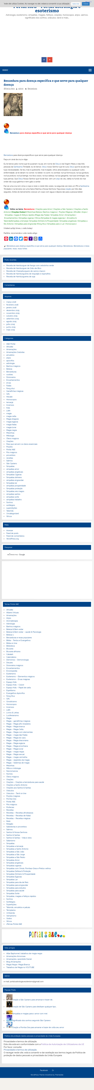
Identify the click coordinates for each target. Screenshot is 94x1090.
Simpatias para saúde (15, 891)
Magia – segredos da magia (17, 760)
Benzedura (14, 133)
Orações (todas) (19, 212)
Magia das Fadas (42, 215)
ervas (8, 383)
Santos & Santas (13, 835)
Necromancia (12, 771)
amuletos (10, 355)
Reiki (8, 821)
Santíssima (18, 167)
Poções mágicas (13, 796)
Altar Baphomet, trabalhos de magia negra (24, 953)
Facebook (44, 1070)
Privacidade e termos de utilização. (20, 1050)
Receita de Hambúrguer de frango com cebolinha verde (30, 265)
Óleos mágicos (12, 777)
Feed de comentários (15, 536)
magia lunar (11, 427)
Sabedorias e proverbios (16, 827)
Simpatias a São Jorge (15, 854)
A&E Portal (10, 344)
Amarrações (70, 215)
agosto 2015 (11, 321)
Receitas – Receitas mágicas (18, 818)
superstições (11, 508)
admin (20, 89)
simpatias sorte (12, 497)
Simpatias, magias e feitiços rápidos (21, 896)
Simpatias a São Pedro (15, 857)
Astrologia (10, 624)
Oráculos (10, 790)
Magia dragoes (12, 419)
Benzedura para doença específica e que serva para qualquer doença (35, 246)
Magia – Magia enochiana (17, 746)
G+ (53, 1070)
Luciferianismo (12, 715)
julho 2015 (10, 324)
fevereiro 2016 (12, 305)
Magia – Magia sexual (15, 754)
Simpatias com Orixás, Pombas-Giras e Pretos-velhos (28, 868)
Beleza (39, 212)
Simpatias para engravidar (26, 224)
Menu (5, 70)
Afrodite (77, 212)
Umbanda (10, 913)
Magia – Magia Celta (14, 729)
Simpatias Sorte (12, 893)
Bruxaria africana (13, 651)
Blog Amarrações (13, 962)
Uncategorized (12, 513)
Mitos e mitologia (13, 768)
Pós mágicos (11, 452)
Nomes (9, 774)
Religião (9, 824)
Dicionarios (11, 377)
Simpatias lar (11, 483)
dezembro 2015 (12, 310)
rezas (15, 249)
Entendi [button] (85, 4)
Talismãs (9, 511)
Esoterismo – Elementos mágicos (20, 676)
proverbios (10, 455)
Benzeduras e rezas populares (19, 638)
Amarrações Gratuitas (15, 352)
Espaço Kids (11, 682)
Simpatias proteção (14, 488)
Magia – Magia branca (15, 726)
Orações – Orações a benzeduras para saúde (25, 782)
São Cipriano (11, 463)
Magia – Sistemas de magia (17, 763)
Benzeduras (32, 89)
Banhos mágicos (50, 212)
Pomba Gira (11, 799)
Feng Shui (41, 224)
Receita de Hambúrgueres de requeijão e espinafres (28, 274)
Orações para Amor (44, 209)
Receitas (10, 810)
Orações (9, 441)
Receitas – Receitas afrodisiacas (19, 813)
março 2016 (11, 302)
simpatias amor (12, 469)
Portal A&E (10, 449)
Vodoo (9, 918)
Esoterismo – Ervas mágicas (18, 679)
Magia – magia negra (15, 752)
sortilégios (10, 505)
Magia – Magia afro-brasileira (18, 724)
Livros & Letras (12, 713)
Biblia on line (11, 643)
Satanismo (10, 841)
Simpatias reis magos (15, 491)
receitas (9, 458)
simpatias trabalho (14, 500)
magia (9, 413)
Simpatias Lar (12, 879)
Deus (57, 164)
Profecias (10, 807)
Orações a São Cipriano (63, 209)
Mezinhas (31, 212)
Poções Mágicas (65, 212)
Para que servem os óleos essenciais (21, 444)
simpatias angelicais (14, 472)
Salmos (9, 461)
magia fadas (11, 424)
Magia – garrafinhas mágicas (18, 721)
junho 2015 (10, 327)
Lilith (8, 411)
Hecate (9, 397)
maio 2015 (10, 330)
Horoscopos (71, 224)
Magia (8, 718)
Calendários (11, 657)
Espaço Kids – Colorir (15, 685)
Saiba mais (75, 4)
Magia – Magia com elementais (19, 732)
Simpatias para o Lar (55, 224)
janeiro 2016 (11, 307)
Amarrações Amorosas (15, 956)
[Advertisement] (47, 38)
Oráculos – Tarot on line (16, 793)
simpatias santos (13, 494)
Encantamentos (11, 218)
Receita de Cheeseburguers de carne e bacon (25, 271)
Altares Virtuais (12, 612)
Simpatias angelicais (68, 221)
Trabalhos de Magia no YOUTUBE (20, 967)
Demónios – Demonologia (17, 660)
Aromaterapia (12, 621)
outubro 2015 (11, 316)
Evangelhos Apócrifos (15, 693)
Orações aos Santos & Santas (18, 788)
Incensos (10, 405)
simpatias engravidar (15, 480)
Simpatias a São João (15, 852)
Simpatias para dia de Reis (17, 882)
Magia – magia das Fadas (16, 735)
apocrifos (10, 361)
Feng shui (10, 388)
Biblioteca (10, 646)
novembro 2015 (12, 313)
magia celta (11, 416)
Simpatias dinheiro (14, 477)
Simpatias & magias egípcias (53, 218)
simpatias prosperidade (16, 486)
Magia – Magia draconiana (17, 740)
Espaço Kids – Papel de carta (18, 688)
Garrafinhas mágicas (14, 391)
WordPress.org (12, 539)
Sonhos (9, 502)
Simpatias (10, 466)
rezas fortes (22, 249)
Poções (9, 447)
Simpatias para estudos (16, 888)
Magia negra (11, 430)
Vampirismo (11, 916)
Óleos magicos (12, 438)
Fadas (8, 386)
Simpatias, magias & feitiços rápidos (19, 215)
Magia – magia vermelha (16, 757)
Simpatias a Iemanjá (19, 221)
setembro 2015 (12, 319)
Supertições (11, 904)
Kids (8, 408)
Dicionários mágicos (14, 665)
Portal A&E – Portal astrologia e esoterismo (47, 8)
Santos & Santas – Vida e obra (18, 838)
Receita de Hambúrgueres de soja (20, 276)
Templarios (11, 910)
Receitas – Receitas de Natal (18, 816)
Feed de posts (12, 533)
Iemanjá (9, 402)
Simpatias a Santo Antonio (17, 849)
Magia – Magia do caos (16, 738)
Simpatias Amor (57, 215)
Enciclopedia (11, 671)
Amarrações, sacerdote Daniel (19, 959)
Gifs (8, 394)
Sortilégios (10, 902)
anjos (8, 358)
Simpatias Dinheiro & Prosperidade (43, 221)
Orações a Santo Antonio (16, 785)
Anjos (84, 212)
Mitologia (10, 436)
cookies (9, 374)
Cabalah (9, 654)
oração (68, 189)
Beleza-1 (10, 635)
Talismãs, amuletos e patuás (18, 907)
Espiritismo (10, 690)
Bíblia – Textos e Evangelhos (18, 640)
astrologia (10, 363)
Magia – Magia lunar (14, 749)
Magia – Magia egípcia (15, 743)
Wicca (37, 218)
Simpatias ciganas (26, 218)
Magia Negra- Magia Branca (18, 964)
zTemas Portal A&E (14, 924)
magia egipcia (12, 422)
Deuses (9, 663)
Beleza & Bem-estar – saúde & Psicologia (23, 632)
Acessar (9, 530)
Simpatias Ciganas (14, 475)
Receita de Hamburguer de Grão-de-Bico (23, 268)
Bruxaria (9, 649)
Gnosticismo (11, 701)
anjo (58, 179)
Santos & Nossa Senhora (16, 832)
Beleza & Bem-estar (14, 629)
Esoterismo (11, 674)
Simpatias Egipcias (14, 877)
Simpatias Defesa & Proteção (18, 871)
